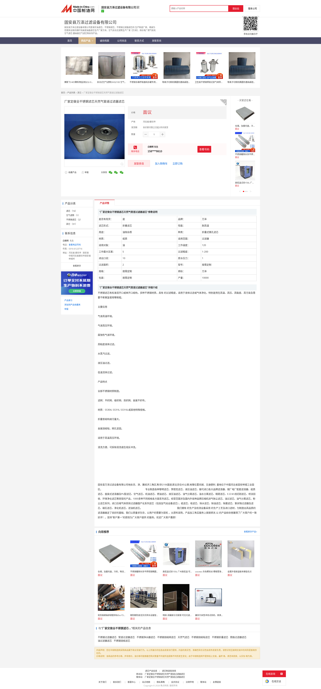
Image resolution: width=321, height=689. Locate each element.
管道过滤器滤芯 (126, 637)
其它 (79, 92)
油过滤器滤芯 (105, 640)
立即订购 (178, 163)
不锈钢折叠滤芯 (220, 637)
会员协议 (175, 682)
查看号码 (204, 149)
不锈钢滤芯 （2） (74, 219)
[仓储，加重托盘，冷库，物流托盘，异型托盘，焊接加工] (245, 114)
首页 (63, 92)
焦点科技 (164, 685)
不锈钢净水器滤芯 (146, 637)
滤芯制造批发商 (169, 670)
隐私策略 (161, 682)
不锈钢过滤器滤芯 (107, 637)
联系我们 (117, 682)
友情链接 (217, 682)
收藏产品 (72, 172)
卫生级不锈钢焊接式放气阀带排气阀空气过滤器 (216, 82)
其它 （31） (71, 224)
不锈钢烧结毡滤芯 (200, 637)
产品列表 (71, 92)
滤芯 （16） (71, 211)
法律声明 (190, 682)
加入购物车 (161, 163)
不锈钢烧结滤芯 (122, 640)
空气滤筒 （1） (73, 215)
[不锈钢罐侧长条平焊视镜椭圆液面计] (245, 142)
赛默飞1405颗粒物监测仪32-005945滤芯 (82, 82)
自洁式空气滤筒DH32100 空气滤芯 (112, 82)
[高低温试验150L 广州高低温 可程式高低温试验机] (245, 170)
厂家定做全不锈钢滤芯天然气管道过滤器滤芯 (165, 674)
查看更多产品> (250, 531)
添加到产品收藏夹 (72, 304)
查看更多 (77, 265)
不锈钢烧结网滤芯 (166, 637)
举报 (87, 172)
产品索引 (68, 300)
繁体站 (203, 682)
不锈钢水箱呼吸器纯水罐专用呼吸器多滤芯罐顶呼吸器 (154, 82)
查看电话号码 (75, 244)
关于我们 (102, 682)
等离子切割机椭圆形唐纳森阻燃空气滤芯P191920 (184, 82)
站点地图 (146, 682)
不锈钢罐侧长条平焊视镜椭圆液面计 (251, 154)
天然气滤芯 (183, 637)
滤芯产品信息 (151, 670)
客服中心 (132, 682)
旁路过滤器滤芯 (238, 637)
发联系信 (139, 163)
